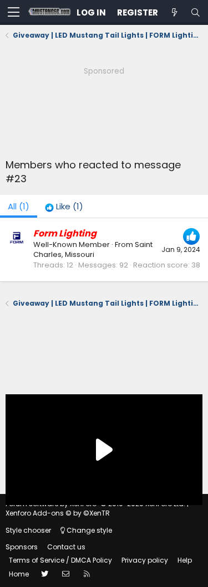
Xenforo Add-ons (58, 513)
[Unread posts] (174, 12)
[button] (13, 13)
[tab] (64, 206)
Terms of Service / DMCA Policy (60, 560)
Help (184, 560)
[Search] (195, 12)
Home (19, 574)
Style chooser (28, 530)
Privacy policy (144, 560)
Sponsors (22, 547)
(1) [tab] (18, 206)
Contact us (66, 547)
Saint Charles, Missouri (93, 249)
